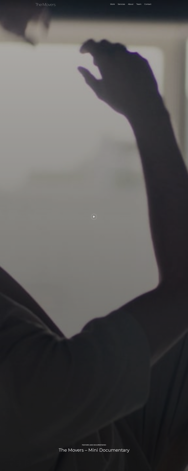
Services (121, 4)
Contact (147, 4)
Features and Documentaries (94, 445)
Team (138, 4)
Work (112, 4)
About (130, 4)
